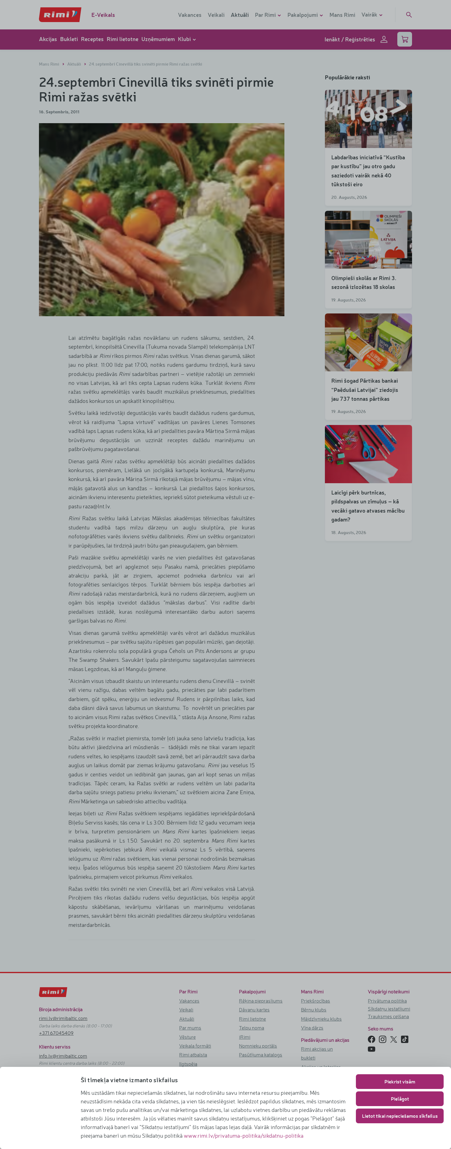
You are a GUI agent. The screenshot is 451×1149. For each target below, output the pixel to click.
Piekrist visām (399, 1081)
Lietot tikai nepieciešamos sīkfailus (400, 1116)
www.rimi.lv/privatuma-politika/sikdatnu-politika (243, 1135)
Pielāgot (400, 1098)
